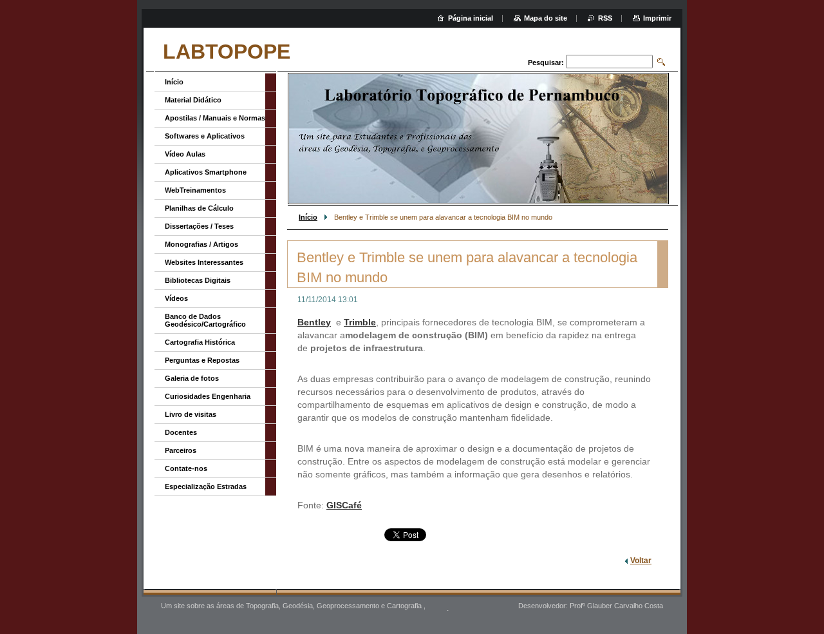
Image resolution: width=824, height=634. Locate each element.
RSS (605, 18)
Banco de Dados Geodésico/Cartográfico (205, 320)
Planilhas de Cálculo (199, 208)
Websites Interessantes (204, 262)
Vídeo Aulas (185, 154)
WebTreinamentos (195, 190)
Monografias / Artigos (201, 244)
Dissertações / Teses (199, 226)
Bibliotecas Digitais (197, 280)
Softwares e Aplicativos (205, 136)
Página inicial (470, 18)
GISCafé (344, 505)
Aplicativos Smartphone (206, 172)
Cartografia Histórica (200, 342)
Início (308, 217)
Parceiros (180, 450)
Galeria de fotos (192, 378)
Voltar (640, 560)
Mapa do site (545, 18)
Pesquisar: (546, 62)
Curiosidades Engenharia (207, 396)
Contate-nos (186, 468)
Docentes (181, 432)
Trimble (360, 322)
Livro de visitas (190, 414)
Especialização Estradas (206, 486)
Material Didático (193, 100)
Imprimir (657, 18)
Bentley (314, 322)
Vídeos (176, 298)
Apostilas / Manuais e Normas (215, 118)
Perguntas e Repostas (202, 360)
